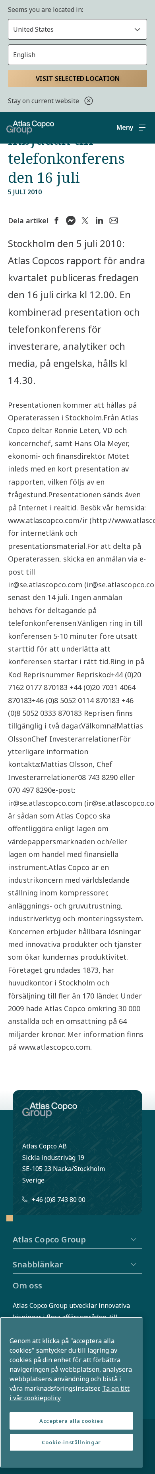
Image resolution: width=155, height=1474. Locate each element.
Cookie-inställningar (71, 1442)
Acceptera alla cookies (71, 1420)
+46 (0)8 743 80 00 (58, 1199)
